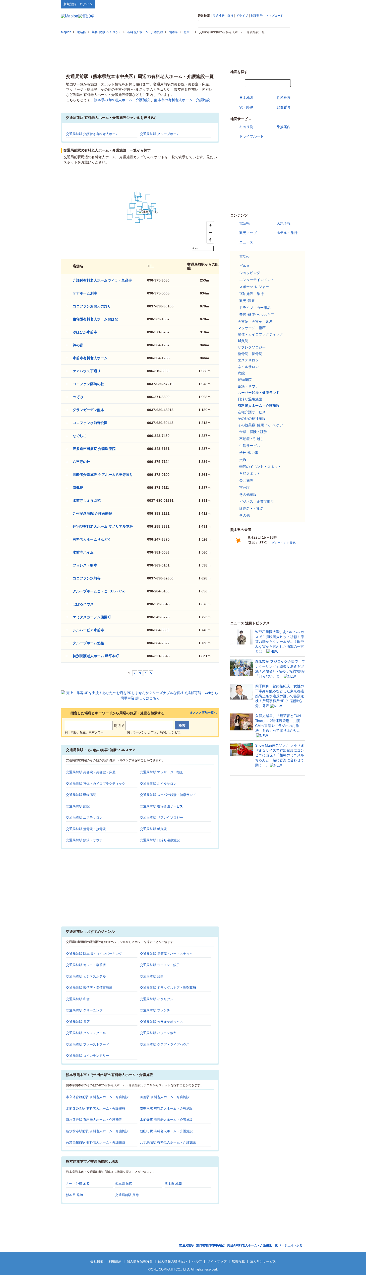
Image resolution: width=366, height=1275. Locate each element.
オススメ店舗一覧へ (203, 712)
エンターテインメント (256, 280)
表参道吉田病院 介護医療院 (94, 449)
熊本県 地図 (123, 1184)
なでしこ (80, 436)
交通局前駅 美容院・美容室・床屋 (91, 772)
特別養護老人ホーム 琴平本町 (96, 656)
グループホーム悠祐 (88, 643)
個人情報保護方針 (140, 1261)
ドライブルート (251, 136)
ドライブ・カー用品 (255, 308)
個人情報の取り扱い (172, 1261)
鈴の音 (78, 345)
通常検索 (204, 15)
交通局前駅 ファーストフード (87, 1044)
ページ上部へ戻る (241, 1245)
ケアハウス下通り (87, 371)
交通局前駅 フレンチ (155, 1010)
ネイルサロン (248, 367)
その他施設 (248, 494)
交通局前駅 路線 (127, 1195)
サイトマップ (297, 3)
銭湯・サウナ (248, 386)
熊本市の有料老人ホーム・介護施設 (182, 100)
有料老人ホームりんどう (92, 539)
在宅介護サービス (252, 412)
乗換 (230, 15)
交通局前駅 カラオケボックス (161, 1022)
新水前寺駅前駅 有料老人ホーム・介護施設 (97, 1131)
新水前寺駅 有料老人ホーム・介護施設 (94, 1120)
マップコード (274, 15)
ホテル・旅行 (287, 233)
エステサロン (248, 360)
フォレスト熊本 (85, 565)
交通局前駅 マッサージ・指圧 (161, 772)
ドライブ (242, 15)
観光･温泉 (247, 301)
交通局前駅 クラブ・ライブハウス (164, 1044)
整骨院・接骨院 (250, 354)
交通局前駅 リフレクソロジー (161, 817)
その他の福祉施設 (252, 419)
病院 (241, 373)
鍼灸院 (243, 341)
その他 (244, 515)
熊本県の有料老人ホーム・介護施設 (122, 100)
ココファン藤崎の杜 (88, 384)
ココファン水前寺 (87, 578)
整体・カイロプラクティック (260, 334)
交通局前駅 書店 (78, 1022)
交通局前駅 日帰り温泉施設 (160, 840)
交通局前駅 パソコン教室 (158, 1033)
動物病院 (245, 380)
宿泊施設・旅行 (251, 294)
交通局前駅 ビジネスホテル (86, 976)
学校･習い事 (248, 453)
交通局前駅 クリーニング (84, 1010)
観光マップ (248, 233)
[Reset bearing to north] (210, 239)
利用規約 (115, 1261)
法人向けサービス (263, 1261)
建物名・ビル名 (251, 508)
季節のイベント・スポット (260, 467)
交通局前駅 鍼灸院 (153, 829)
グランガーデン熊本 (88, 410)
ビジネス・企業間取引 (256, 501)
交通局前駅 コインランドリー (87, 1056)
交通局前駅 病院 (78, 806)
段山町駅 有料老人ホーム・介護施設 (166, 1131)
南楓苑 (78, 488)
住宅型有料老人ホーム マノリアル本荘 (103, 526)
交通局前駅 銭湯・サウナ (84, 840)
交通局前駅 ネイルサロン (158, 783)
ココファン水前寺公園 (90, 423)
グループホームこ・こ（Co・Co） (100, 591)
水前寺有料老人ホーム (90, 358)
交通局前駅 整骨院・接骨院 (86, 829)
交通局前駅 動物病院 (81, 795)
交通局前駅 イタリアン (156, 999)
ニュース (246, 242)
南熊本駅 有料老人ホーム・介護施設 (166, 1108)
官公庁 (244, 488)
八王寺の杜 (81, 462)
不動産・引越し (251, 439)
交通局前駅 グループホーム (160, 134)
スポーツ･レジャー (254, 287)
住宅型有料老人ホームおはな (95, 319)
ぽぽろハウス (83, 604)
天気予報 (284, 223)
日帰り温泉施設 (250, 399)
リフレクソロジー (252, 347)
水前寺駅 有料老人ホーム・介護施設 (166, 1120)
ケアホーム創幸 (85, 293)
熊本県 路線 (74, 1195)
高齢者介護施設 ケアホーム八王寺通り (103, 475)
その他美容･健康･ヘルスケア (260, 425)
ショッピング (249, 273)
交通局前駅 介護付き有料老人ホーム (92, 134)
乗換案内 (284, 127)
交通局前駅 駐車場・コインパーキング (94, 954)
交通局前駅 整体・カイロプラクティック (95, 783)
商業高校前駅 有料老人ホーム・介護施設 (95, 1142)
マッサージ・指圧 (252, 328)
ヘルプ (281, 3)
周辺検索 (219, 15)
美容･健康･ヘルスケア (256, 315)
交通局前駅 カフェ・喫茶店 (86, 965)
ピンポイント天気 (284, 543)
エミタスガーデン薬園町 (92, 617)
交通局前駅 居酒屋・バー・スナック (166, 954)
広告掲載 (238, 1261)
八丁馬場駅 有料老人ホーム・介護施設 (168, 1142)
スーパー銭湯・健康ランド (259, 393)
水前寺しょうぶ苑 (87, 500)
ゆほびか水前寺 (85, 332)
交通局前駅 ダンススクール (86, 1033)
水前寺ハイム (83, 552)
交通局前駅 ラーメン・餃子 (160, 965)
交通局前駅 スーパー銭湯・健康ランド (168, 795)
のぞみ (78, 397)
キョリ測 (246, 127)
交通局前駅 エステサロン (84, 817)
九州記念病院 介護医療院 (92, 513)
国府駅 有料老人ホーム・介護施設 (164, 1097)
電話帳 (244, 223)
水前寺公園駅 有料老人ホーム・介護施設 (95, 1108)
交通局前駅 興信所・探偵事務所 (89, 988)
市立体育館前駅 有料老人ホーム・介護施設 (97, 1097)
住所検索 (284, 98)
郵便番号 (257, 15)
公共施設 (246, 481)
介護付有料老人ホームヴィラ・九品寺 (102, 280)
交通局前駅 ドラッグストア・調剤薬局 (168, 988)
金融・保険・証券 (253, 432)
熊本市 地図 (173, 1184)
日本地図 (246, 98)
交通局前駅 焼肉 (152, 976)
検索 (297, 24)
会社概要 (96, 1261)
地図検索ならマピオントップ (256, 3)
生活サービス (249, 446)
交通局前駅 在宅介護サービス (161, 806)
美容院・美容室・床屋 (255, 321)
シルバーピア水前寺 (88, 630)
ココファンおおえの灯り (92, 306)
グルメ (244, 266)
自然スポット (249, 474)
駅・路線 (246, 107)
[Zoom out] (210, 232)
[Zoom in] (210, 225)
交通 (242, 460)
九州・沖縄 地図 (78, 1184)
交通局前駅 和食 (78, 999)
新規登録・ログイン (78, 4)
